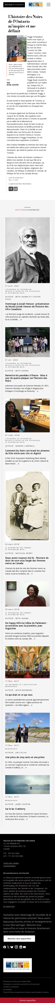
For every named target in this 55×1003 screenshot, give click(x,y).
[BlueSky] (11, 947)
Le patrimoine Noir (15, 293)
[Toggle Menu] (48, 4)
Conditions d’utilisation (11, 987)
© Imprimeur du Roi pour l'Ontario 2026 (16, 981)
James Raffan (23, 804)
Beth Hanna (22, 371)
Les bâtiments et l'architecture (21, 684)
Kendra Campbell (25, 446)
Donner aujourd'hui (28, 1000)
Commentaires (9, 866)
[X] (8, 947)
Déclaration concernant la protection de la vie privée (21, 984)
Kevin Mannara (24, 690)
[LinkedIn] (20, 947)
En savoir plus (9, 906)
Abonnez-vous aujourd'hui (19, 938)
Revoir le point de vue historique (22, 291)
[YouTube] (24, 947)
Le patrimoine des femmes (18, 548)
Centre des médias (11, 863)
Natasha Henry (24, 553)
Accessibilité (7, 989)
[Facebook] (4, 947)
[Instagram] (16, 946)
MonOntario (11, 686)
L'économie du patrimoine (18, 289)
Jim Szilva (21, 753)
